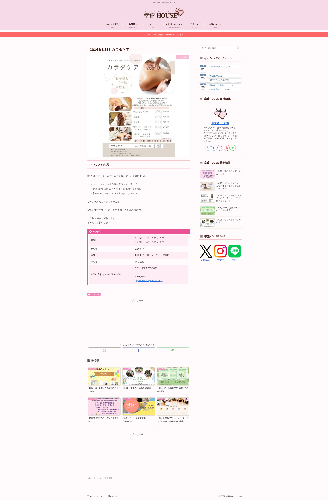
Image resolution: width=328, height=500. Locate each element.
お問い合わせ (112, 496)
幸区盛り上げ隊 (220, 123)
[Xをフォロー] (208, 148)
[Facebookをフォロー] (214, 148)
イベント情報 (95, 294)
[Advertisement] (138, 321)
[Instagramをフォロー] (220, 148)
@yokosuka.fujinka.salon (148, 280)
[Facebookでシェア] (138, 350)
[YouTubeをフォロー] (227, 148)
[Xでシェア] (104, 350)
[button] (237, 47)
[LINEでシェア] (172, 350)
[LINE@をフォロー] (233, 148)
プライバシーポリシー (95, 496)
